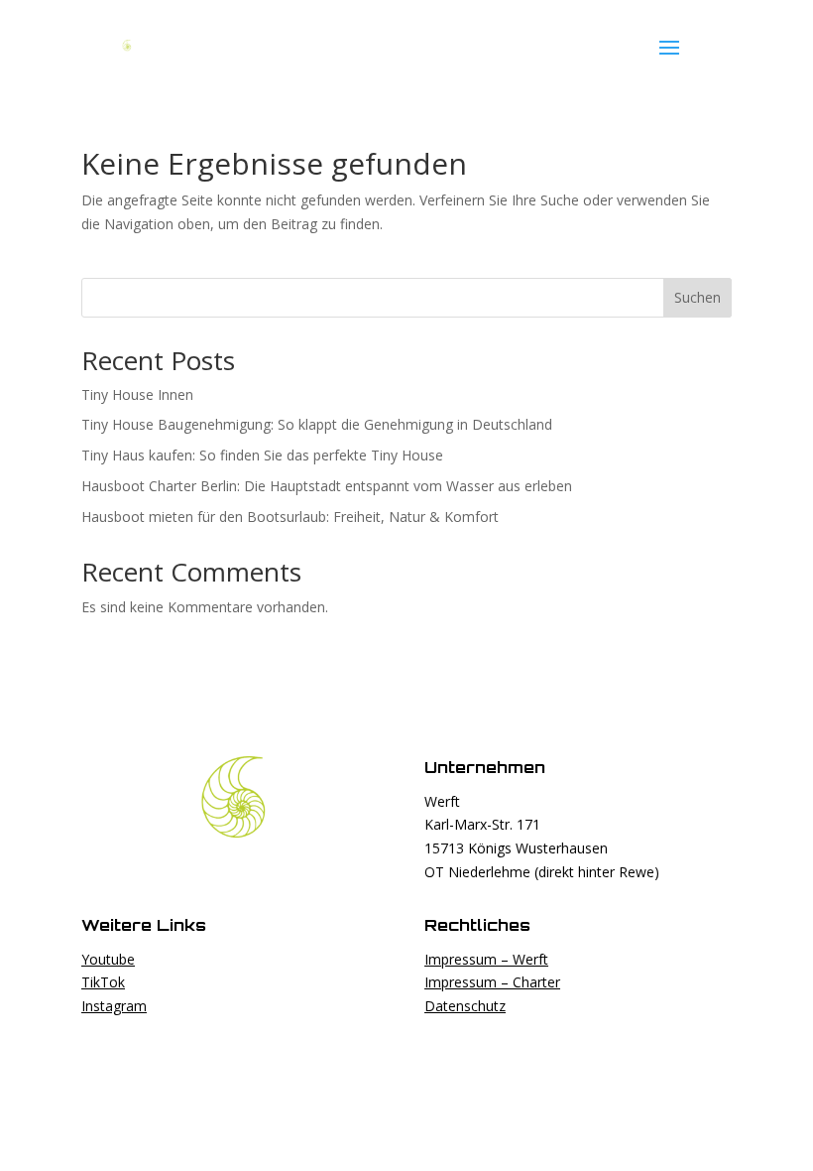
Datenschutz (465, 1005)
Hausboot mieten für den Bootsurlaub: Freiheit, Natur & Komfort (290, 516)
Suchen (697, 297)
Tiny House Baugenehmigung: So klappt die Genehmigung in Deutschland (316, 424)
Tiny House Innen (137, 394)
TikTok (103, 982)
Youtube (108, 959)
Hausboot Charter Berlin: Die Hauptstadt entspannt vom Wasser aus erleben (326, 485)
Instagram (114, 1005)
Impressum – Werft (486, 959)
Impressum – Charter (492, 982)
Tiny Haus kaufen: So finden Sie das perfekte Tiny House (262, 455)
